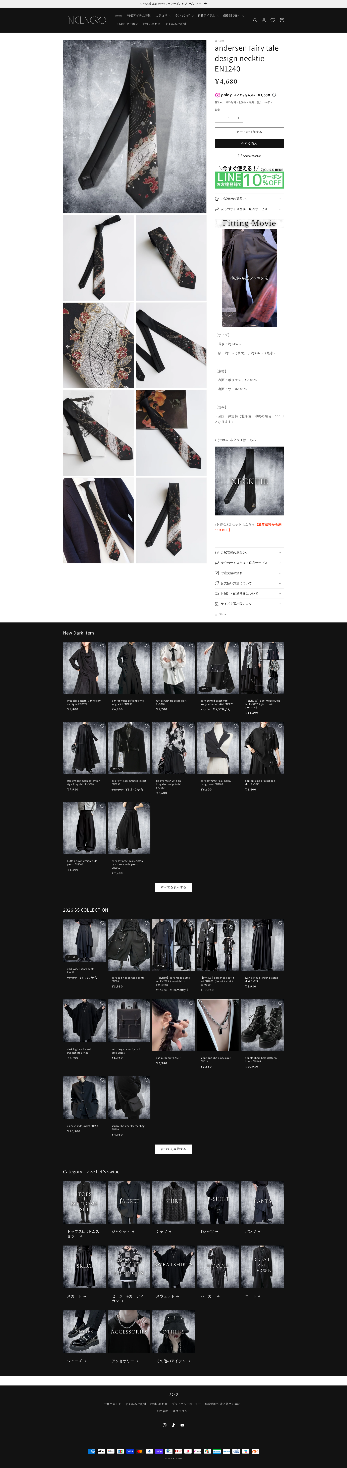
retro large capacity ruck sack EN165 (126, 1051)
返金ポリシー (181, 1411)
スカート (74, 1296)
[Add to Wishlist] (102, 646)
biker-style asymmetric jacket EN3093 (129, 782)
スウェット (165, 1296)
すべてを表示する (173, 887)
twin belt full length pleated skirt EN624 (261, 979)
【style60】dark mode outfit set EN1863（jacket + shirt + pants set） (217, 981)
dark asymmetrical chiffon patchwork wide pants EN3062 (127, 864)
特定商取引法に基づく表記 (222, 1404)
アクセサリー (123, 1361)
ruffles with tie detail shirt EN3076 (171, 702)
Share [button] (222, 614)
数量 (217, 110)
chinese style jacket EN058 (82, 1126)
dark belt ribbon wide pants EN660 (128, 979)
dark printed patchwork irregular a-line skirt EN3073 (217, 702)
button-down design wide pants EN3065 (82, 862)
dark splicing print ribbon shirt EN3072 (260, 782)
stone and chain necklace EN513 (216, 1059)
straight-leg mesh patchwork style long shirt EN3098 (84, 782)
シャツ (161, 1231)
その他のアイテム (171, 1361)
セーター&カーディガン (128, 1298)
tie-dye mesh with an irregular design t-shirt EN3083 (169, 784)
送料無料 (231, 103)
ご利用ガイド (112, 1404)
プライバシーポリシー (186, 1404)
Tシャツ (207, 1231)
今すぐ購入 (249, 143)
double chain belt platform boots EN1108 (261, 1059)
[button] (163, 16)
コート (250, 1296)
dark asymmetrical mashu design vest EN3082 (216, 782)
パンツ (250, 1231)
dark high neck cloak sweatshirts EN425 (79, 1051)
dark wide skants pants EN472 (80, 970)
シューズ (74, 1361)
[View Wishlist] (272, 20)
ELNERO (177, 1458)
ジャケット (121, 1231)
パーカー (208, 1296)
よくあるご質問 (135, 1404)
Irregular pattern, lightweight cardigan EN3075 (84, 702)
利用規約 (162, 1411)
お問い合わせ (159, 1404)
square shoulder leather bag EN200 (128, 1127)
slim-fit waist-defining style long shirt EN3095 (128, 702)
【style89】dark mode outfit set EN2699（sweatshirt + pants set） (173, 981)
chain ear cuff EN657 (168, 1058)
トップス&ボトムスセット (83, 1233)
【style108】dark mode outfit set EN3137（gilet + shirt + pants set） (262, 704)
